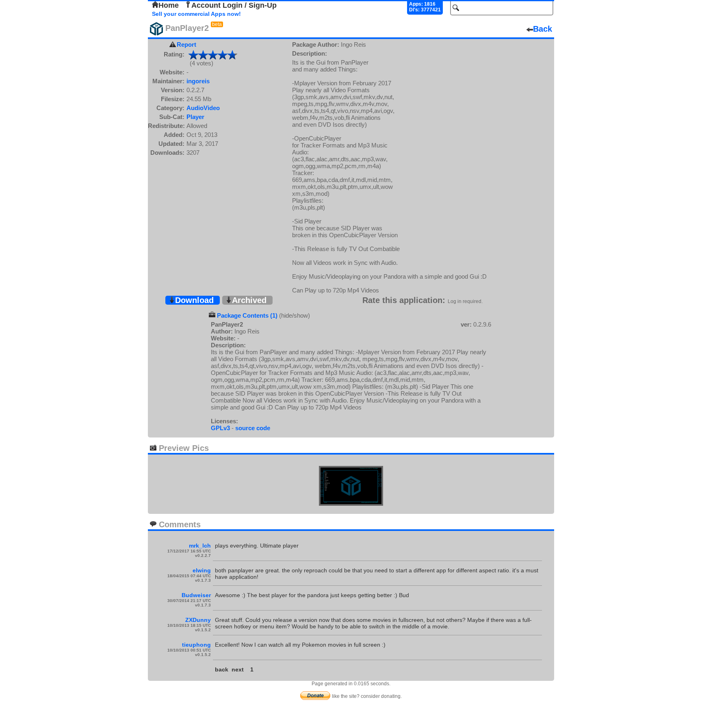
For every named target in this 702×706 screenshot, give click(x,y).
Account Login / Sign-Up (234, 5)
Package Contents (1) (247, 315)
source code (252, 427)
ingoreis (198, 81)
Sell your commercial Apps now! (196, 14)
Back (542, 28)
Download (194, 300)
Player (195, 116)
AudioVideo (203, 107)
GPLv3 (220, 427)
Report (186, 44)
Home (168, 5)
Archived (249, 300)
